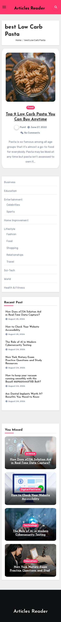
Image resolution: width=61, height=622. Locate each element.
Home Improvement (16, 220)
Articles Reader (29, 8)
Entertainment (13, 199)
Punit (23, 127)
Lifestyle (9, 229)
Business (9, 182)
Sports (11, 211)
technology (30, 525)
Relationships (15, 254)
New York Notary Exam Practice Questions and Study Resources (23, 360)
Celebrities (13, 204)
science (30, 453)
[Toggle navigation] (4, 7)
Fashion (11, 234)
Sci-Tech (9, 270)
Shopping (12, 248)
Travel (10, 261)
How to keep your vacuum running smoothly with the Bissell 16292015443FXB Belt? (23, 378)
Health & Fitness (14, 287)
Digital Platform (30, 489)
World (7, 279)
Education (10, 190)
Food (31, 107)
